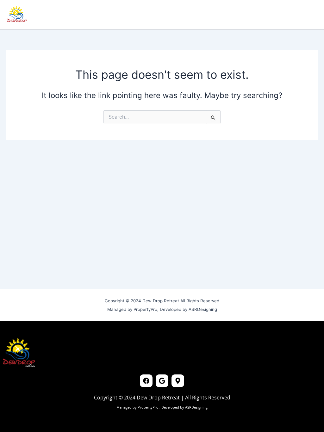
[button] (272, 14)
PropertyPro (148, 407)
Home (50, 14)
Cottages (77, 14)
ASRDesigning (196, 407)
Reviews (106, 14)
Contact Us (179, 14)
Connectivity (140, 14)
